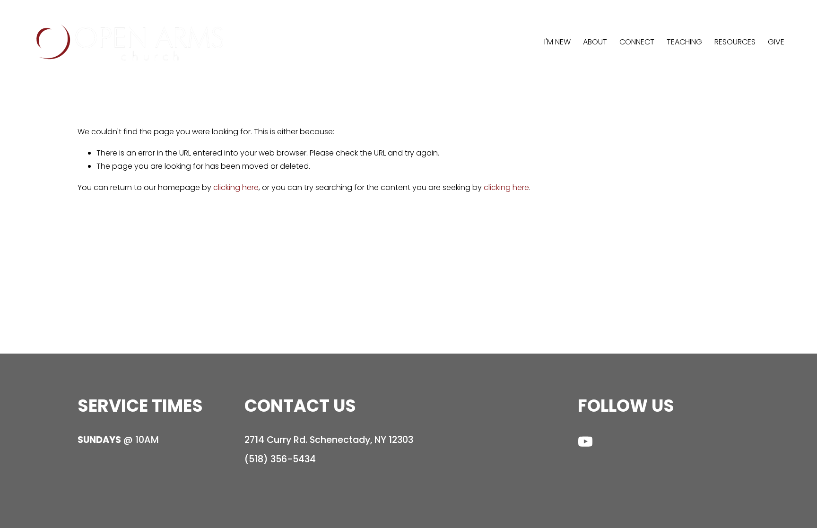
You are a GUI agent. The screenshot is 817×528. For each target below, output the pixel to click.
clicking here (236, 187)
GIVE (776, 41)
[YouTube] (585, 441)
